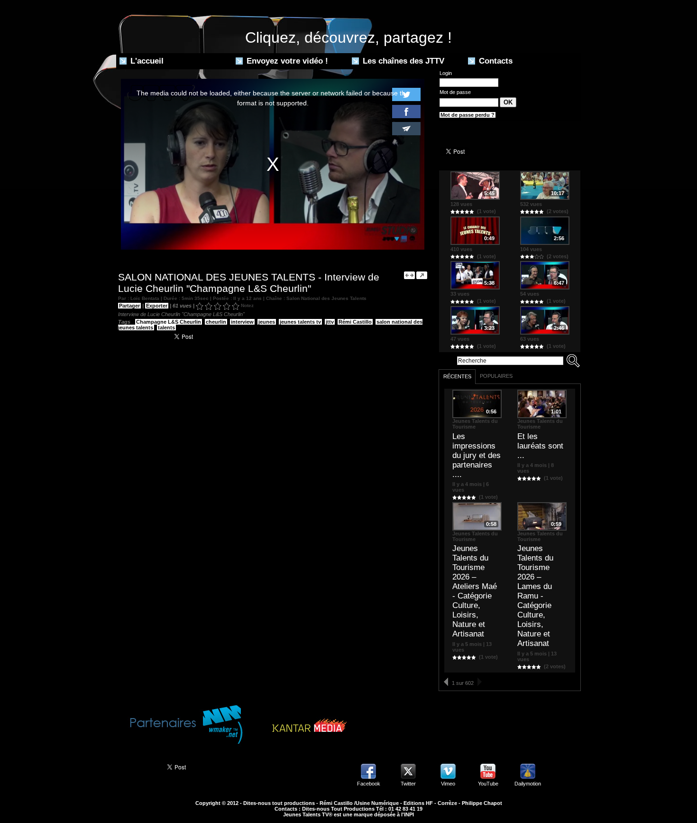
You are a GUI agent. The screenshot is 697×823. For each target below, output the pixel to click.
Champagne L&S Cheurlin (168, 322)
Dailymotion (527, 783)
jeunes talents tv (300, 322)
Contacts (495, 60)
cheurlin (216, 322)
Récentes (457, 376)
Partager (129, 306)
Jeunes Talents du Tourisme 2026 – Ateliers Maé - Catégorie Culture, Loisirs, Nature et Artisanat (474, 591)
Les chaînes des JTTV (402, 60)
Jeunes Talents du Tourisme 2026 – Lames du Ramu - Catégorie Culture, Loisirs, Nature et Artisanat (535, 596)
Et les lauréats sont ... (540, 446)
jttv (330, 322)
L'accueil (146, 60)
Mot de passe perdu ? (467, 115)
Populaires (496, 376)
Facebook (368, 783)
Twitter (408, 783)
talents (166, 327)
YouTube (488, 783)
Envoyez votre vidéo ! (286, 60)
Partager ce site (137, 766)
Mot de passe (455, 92)
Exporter (156, 306)
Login (446, 73)
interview (242, 322)
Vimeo (448, 783)
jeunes (266, 322)
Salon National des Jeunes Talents (326, 298)
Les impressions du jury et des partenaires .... (476, 455)
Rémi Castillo (355, 322)
